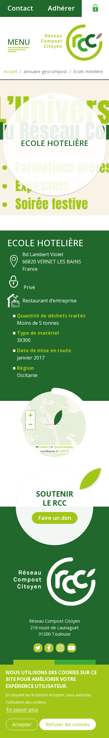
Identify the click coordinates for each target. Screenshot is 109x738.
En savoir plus (22, 709)
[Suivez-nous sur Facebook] (49, 648)
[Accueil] (71, 42)
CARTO (64, 451)
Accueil (10, 71)
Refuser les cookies (68, 724)
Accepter (22, 724)
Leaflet (43, 447)
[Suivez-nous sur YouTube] (71, 648)
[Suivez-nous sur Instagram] (60, 648)
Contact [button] (20, 7)
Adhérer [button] (61, 7)
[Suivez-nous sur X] (37, 648)
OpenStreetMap (63, 447)
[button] (58, 417)
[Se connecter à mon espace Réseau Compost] (95, 8)
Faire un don (54, 517)
